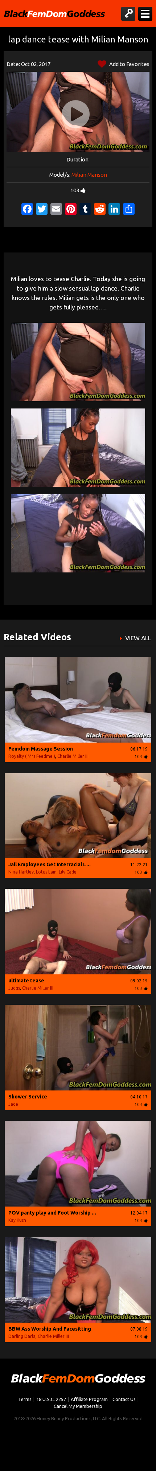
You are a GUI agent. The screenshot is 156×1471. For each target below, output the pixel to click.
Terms (25, 1399)
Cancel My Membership (78, 1406)
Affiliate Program (89, 1399)
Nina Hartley (21, 872)
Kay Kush (17, 1220)
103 (74, 190)
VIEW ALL (138, 637)
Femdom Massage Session (40, 749)
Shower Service (27, 1097)
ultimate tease (26, 980)
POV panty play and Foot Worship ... (52, 1213)
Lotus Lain (46, 872)
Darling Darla (22, 1336)
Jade (13, 1104)
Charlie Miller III (73, 756)
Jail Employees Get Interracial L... (49, 864)
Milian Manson (89, 175)
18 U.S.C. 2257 (51, 1399)
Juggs (14, 988)
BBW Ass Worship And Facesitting (49, 1329)
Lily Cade (68, 872)
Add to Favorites (128, 64)
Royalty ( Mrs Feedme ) (31, 756)
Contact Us (124, 1399)
